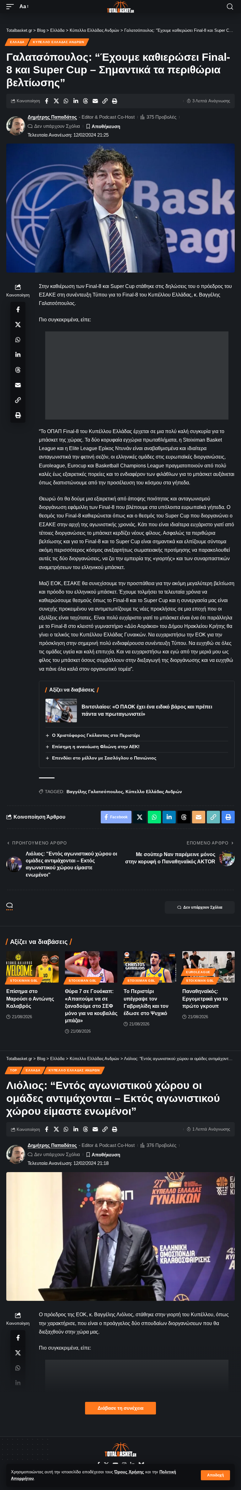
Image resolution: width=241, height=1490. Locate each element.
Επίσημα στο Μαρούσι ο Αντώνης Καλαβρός (30, 998)
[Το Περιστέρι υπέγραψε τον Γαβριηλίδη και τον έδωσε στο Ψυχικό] (150, 967)
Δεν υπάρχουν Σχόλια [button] (202, 907)
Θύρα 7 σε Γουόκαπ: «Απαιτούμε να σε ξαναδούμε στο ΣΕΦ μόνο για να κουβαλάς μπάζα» (91, 1006)
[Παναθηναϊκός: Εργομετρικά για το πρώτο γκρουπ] (208, 967)
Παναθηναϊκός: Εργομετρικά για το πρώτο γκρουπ (205, 998)
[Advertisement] (136, 375)
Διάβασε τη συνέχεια (120, 1408)
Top (13, 1070)
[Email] (95, 101)
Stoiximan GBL (24, 980)
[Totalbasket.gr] (120, 6)
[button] (215, 1475)
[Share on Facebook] (46, 101)
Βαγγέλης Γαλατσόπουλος (95, 791)
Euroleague (198, 972)
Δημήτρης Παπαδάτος (52, 117)
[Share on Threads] (85, 101)
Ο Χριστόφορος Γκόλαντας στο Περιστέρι (96, 735)
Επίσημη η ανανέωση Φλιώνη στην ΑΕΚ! (96, 746)
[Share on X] (56, 101)
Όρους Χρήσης (129, 1472)
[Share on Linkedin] (75, 101)
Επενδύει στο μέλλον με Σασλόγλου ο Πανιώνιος (104, 757)
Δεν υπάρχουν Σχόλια (57, 126)
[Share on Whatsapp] (66, 101)
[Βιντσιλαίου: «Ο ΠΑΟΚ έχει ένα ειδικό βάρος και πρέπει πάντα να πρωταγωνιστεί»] (61, 710)
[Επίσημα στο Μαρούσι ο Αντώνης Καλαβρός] (32, 967)
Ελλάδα (17, 42)
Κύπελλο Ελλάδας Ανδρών (58, 42)
